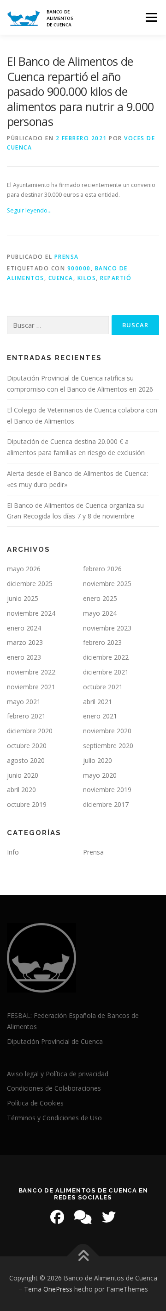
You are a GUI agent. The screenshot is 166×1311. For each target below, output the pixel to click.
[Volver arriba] (83, 1256)
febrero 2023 (102, 642)
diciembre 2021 (106, 672)
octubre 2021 (103, 686)
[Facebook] (57, 1217)
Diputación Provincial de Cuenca (55, 1041)
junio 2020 (22, 775)
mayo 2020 (100, 775)
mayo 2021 (24, 701)
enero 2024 (24, 628)
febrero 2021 (26, 716)
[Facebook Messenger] (83, 1217)
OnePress (57, 1289)
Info (13, 852)
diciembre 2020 (30, 730)
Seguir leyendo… (29, 210)
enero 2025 (100, 598)
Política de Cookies (35, 1103)
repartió (115, 278)
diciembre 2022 (106, 657)
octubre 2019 (27, 804)
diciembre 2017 (106, 804)
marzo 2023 (25, 642)
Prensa (66, 257)
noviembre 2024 (31, 613)
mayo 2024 (100, 613)
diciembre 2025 (30, 583)
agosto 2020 (26, 760)
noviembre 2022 (31, 672)
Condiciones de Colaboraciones (54, 1088)
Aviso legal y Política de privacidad (57, 1073)
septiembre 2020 (108, 745)
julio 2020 (97, 760)
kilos (86, 278)
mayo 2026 (24, 568)
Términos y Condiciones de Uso (54, 1117)
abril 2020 (21, 789)
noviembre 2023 (107, 628)
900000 (79, 268)
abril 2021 (97, 701)
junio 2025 (22, 598)
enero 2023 (24, 657)
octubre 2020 (27, 745)
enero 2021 (100, 716)
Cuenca (60, 278)
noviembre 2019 (107, 789)
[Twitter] (109, 1217)
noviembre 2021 (31, 686)
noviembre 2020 (107, 730)
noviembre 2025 (107, 583)
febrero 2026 (102, 568)
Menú (150, 17)
